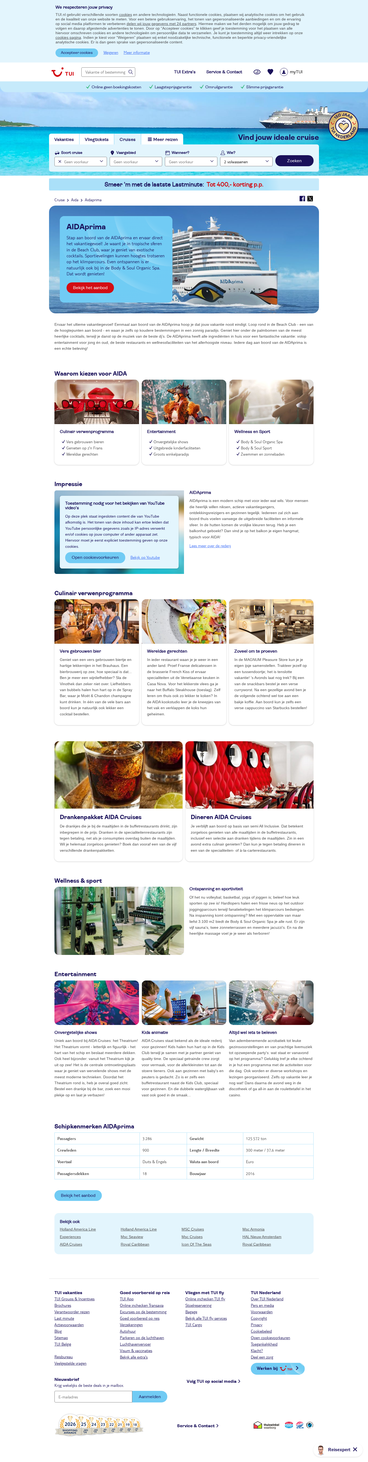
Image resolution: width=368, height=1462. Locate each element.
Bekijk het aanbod (90, 288)
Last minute (64, 1318)
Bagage (191, 1311)
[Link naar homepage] (62, 72)
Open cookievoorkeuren (95, 557)
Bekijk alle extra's (134, 1356)
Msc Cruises (192, 1237)
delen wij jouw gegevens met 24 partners (161, 24)
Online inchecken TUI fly (205, 1298)
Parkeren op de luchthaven (142, 1337)
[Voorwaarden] (299, 1425)
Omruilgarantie (219, 87)
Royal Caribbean (135, 1244)
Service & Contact (196, 1426)
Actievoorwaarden (69, 1324)
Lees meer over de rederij (210, 545)
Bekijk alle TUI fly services (206, 1318)
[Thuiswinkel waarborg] (267, 1425)
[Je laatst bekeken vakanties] (257, 72)
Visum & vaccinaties (136, 1350)
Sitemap (61, 1337)
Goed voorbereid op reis (139, 1318)
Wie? (231, 153)
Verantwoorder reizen (72, 1311)
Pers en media (262, 1305)
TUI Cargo (193, 1324)
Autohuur (128, 1331)
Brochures (62, 1305)
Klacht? (257, 1350)
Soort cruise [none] (71, 153)
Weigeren (110, 52)
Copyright (259, 1318)
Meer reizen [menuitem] (165, 139)
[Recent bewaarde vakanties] (270, 72)
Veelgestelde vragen (70, 1363)
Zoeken (294, 161)
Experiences (70, 1237)
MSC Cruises (193, 1229)
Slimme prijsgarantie (264, 87)
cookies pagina (68, 37)
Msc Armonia (253, 1229)
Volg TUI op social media (212, 1381)
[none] (59, 161)
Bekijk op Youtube (145, 557)
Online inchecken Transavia (142, 1305)
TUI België (62, 1344)
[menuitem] (298, 72)
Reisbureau (63, 1356)
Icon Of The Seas (196, 1244)
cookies (125, 14)
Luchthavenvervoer (135, 1344)
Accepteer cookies (77, 53)
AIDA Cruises (71, 1244)
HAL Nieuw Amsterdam (262, 1237)
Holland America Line (78, 1229)
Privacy (256, 1324)
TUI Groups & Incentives (74, 1298)
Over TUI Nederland (267, 1298)
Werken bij (267, 1368)
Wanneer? (180, 153)
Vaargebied (126, 153)
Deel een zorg (262, 1356)
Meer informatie (137, 52)
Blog (58, 1331)
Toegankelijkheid (264, 1344)
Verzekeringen (131, 1324)
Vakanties (64, 139)
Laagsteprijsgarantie (173, 87)
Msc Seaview (132, 1237)
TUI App (127, 1298)
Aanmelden (150, 1397)
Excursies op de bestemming (143, 1311)
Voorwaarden (262, 1311)
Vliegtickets (97, 139)
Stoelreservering (198, 1305)
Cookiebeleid (261, 1331)
